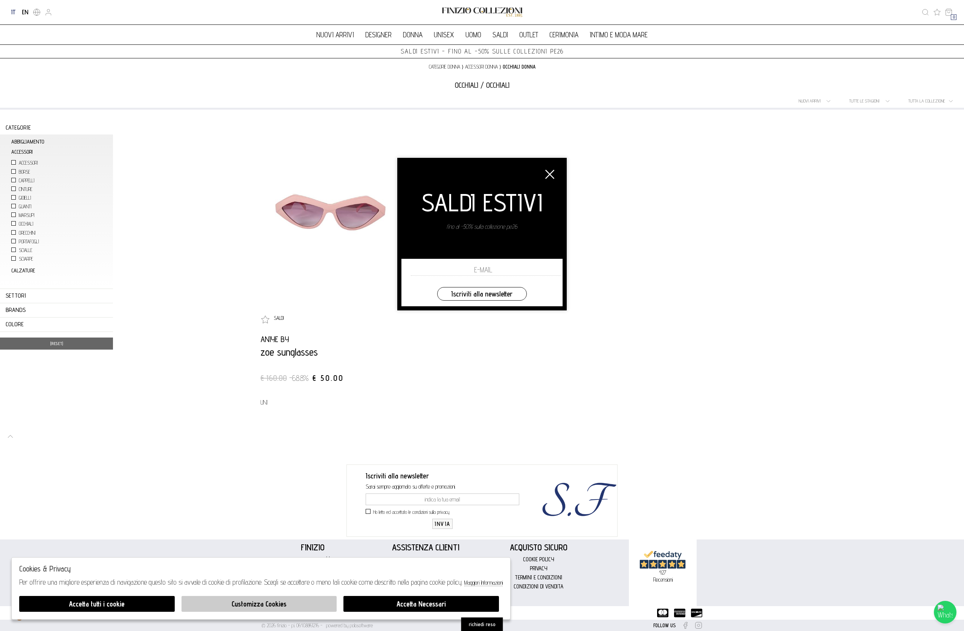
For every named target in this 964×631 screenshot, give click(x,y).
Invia (442, 523)
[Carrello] (949, 12)
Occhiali (26, 224)
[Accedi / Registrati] (48, 12)
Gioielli (25, 198)
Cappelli (26, 180)
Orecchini (27, 233)
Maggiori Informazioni (483, 582)
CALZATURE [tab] (23, 270)
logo (482, 12)
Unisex (444, 35)
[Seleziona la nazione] (37, 12)
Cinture (25, 189)
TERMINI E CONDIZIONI (538, 577)
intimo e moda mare (619, 35)
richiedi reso (482, 624)
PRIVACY (539, 568)
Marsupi (26, 215)
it (13, 12)
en (25, 12)
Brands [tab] (16, 309)
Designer (378, 35)
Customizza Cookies (259, 604)
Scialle (25, 250)
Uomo (473, 35)
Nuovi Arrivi (335, 35)
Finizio (313, 547)
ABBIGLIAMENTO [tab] (27, 141)
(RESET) (56, 343)
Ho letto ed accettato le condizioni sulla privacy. (411, 512)
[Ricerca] (925, 12)
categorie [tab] (18, 127)
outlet (528, 35)
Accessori (28, 163)
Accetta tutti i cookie (97, 604)
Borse (24, 172)
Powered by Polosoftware (349, 625)
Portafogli (29, 241)
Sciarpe (26, 259)
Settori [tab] (16, 295)
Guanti (25, 206)
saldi (500, 35)
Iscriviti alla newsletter (482, 294)
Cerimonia (563, 35)
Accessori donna (481, 67)
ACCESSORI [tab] (22, 151)
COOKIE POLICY (538, 559)
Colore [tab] (15, 324)
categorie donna (444, 67)
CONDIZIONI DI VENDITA (538, 586)
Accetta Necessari (421, 604)
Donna (413, 35)
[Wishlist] (937, 12)
